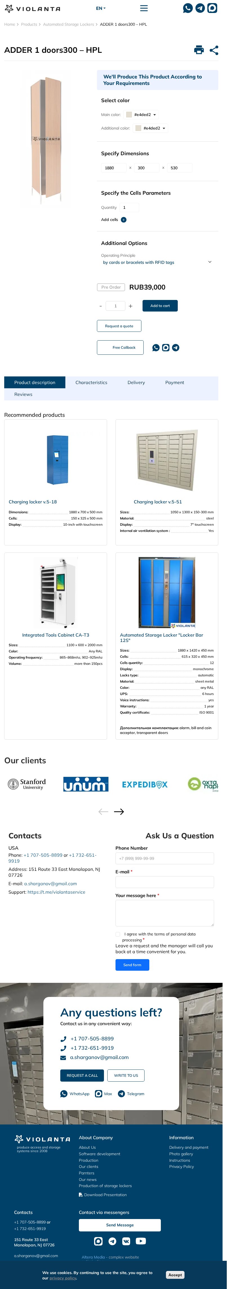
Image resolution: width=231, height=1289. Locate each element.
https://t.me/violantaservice (56, 892)
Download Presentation (105, 1194)
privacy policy (63, 1278)
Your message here (135, 895)
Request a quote (119, 326)
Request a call (82, 1075)
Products (29, 24)
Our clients (88, 1166)
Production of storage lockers (105, 1185)
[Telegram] (175, 347)
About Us (87, 1147)
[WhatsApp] (188, 8)
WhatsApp (79, 1093)
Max (108, 1093)
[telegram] (200, 8)
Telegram (135, 1093)
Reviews (23, 394)
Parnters (86, 1173)
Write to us (126, 1075)
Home (9, 24)
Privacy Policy (181, 1166)
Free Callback (124, 347)
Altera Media (93, 1257)
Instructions (179, 1160)
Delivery (136, 382)
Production (88, 1160)
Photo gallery (181, 1153)
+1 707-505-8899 (43, 855)
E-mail (122, 871)
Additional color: (115, 128)
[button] (119, 811)
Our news (88, 1179)
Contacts (23, 1212)
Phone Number (131, 848)
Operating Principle (118, 255)
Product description (34, 382)
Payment (174, 382)
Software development (99, 1153)
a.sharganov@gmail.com (50, 883)
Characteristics (91, 382)
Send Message (120, 1224)
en (99, 8)
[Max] (212, 8)
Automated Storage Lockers (68, 24)
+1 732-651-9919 (91, 1048)
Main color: (111, 114)
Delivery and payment (188, 1147)
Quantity (109, 207)
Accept (175, 1275)
